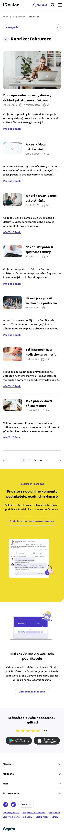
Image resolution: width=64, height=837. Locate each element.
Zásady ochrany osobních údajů (17, 816)
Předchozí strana (4, 460)
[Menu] (59, 5)
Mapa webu (54, 812)
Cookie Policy (42, 816)
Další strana (59, 460)
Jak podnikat (18, 17)
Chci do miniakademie (32, 692)
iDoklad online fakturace (11, 5)
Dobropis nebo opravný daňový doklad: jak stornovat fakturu (27, 98)
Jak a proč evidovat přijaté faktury (39, 403)
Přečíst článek (12, 129)
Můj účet (42, 5)
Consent (55, 816)
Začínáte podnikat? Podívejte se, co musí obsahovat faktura (40, 354)
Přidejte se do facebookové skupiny (32, 521)
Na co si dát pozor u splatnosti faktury (39, 249)
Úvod (6, 17)
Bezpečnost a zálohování (33, 812)
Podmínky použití (11, 812)
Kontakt (26, 804)
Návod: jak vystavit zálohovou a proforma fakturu (41, 303)
